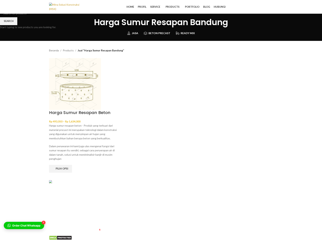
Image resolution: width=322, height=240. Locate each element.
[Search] (271, 7)
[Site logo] (65, 6)
